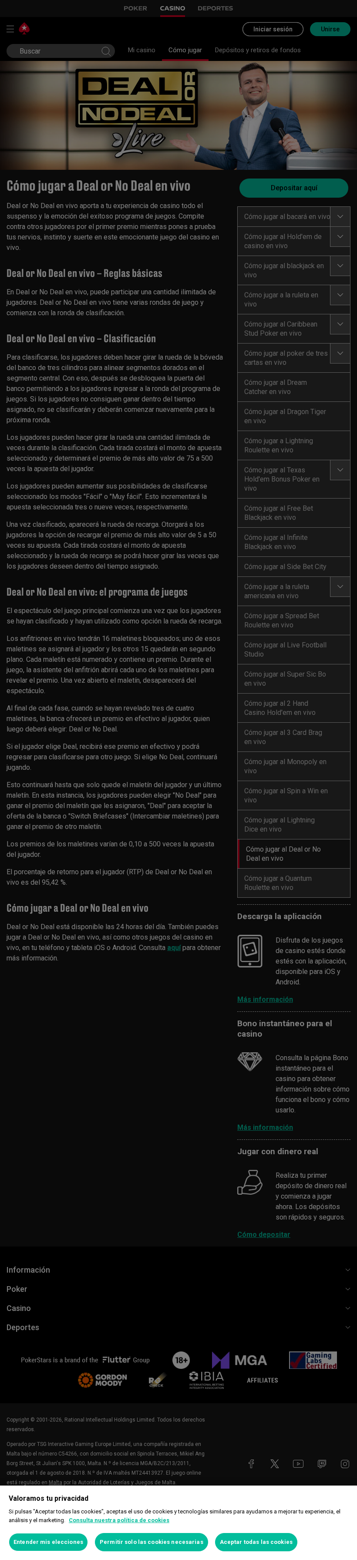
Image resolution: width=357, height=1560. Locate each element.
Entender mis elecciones (48, 1542)
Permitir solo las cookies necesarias (151, 1542)
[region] (178, 1523)
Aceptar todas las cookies (256, 1542)
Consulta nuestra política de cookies (119, 1520)
